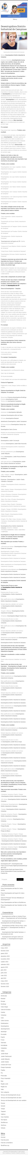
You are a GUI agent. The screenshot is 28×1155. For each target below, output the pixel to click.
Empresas (3, 479)
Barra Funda (13, 871)
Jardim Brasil (4, 1053)
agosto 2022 (4, 967)
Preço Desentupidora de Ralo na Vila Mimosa (13, 902)
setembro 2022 (5, 964)
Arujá (10, 869)
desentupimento (5, 1029)
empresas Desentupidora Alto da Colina (11, 415)
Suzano (7, 869)
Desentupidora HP (6, 864)
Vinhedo (3, 1128)
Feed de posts (5, 1140)
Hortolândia (4, 1045)
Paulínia (3, 1070)
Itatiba (2, 1051)
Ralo (2, 1081)
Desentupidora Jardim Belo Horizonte (16, 443)
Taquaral (3, 1111)
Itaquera (17, 869)
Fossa (2, 1040)
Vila (6, 873)
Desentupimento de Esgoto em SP (10, 241)
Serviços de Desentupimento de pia (10, 1095)
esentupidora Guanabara (14, 401)
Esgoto (3, 1037)
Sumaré (3, 1106)
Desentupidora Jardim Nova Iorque (12, 741)
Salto (2, 1089)
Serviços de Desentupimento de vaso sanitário (13, 1100)
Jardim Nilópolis (5, 1059)
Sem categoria (5, 1092)
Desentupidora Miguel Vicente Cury (16, 616)
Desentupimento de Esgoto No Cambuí (12, 921)
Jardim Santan (5, 1062)
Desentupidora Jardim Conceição (10, 440)
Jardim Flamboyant (6, 1056)
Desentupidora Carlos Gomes (9, 429)
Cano (2, 1018)
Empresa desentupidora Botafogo (17, 397)
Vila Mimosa (4, 1122)
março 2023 (4, 948)
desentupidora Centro (12, 399)
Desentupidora (5, 1026)
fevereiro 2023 (5, 950)
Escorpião (3, 1034)
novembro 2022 (5, 959)
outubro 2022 (4, 961)
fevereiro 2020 (5, 986)
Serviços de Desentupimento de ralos (11, 1097)
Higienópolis (16, 865)
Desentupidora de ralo (7, 934)
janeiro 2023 (4, 953)
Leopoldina (19, 871)
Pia (2, 1073)
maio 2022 (4, 975)
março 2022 (4, 981)
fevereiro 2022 (5, 984)
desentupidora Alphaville (15, 412)
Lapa (13, 869)
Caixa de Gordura (5, 1009)
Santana (7, 871)
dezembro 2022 (5, 956)
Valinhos (3, 1114)
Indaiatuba (4, 1048)
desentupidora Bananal (12, 418)
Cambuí (3, 1012)
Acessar (3, 1137)
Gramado (3, 1042)
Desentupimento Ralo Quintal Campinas (13, 932)
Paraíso (11, 865)
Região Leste (4, 1084)
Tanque (3, 1108)
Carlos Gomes (5, 1020)
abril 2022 (3, 978)
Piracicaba (4, 1075)
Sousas (3, 1103)
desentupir (4, 1031)
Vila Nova (3, 1125)
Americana (4, 996)
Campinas (3, 1015)
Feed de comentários (7, 1142)
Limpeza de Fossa (6, 1064)
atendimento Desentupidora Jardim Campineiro (14, 421)
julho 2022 (3, 970)
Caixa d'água (4, 1007)
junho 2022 (4, 972)
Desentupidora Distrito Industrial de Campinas (13, 574)
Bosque (3, 1001)
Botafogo (3, 1004)
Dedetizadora (4, 1023)
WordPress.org (5, 1145)
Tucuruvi (6, 865)
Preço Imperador (5, 1078)
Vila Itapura (4, 1119)
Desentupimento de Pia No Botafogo (16, 918)
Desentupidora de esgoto (16, 938)
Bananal (3, 998)
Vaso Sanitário (5, 1117)
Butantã (22, 865)
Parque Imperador (6, 1067)
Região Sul (4, 1086)
